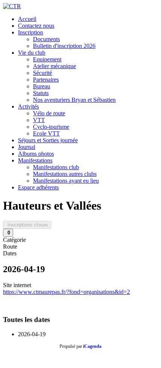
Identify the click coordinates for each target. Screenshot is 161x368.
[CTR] (12, 6)
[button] (30, 32)
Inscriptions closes (27, 225)
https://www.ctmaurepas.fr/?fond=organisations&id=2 (66, 292)
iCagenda (92, 346)
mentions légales (134, 358)
